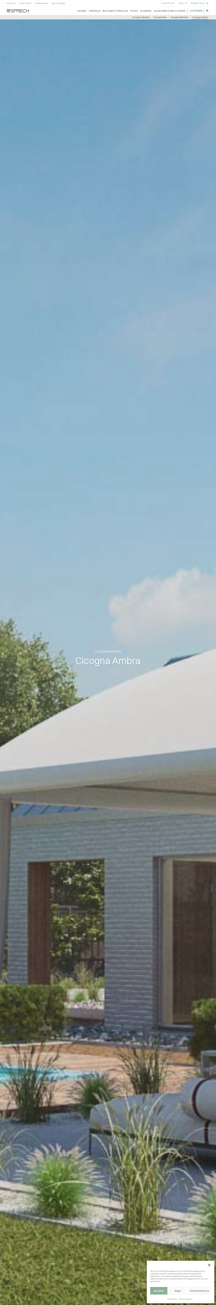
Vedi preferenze (199, 1290)
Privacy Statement (185, 1299)
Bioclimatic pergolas (115, 10)
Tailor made (25, 3)
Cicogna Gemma (140, 17)
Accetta (159, 1290)
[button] (209, 1265)
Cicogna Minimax (179, 17)
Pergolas (94, 10)
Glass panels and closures (169, 10)
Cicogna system (108, 652)
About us (11, 3)
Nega (177, 1290)
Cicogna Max (160, 17)
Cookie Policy (172, 1299)
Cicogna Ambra (200, 17)
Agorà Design (58, 3)
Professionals (41, 3)
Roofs (134, 10)
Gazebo (82, 10)
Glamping (145, 10)
